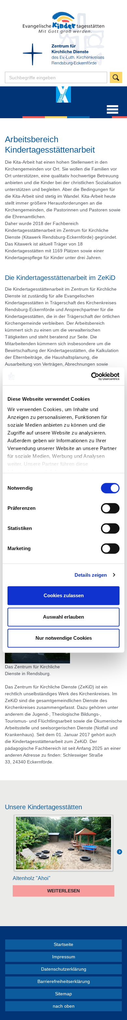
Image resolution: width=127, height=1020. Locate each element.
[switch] (110, 508)
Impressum (63, 956)
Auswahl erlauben (63, 617)
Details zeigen (91, 575)
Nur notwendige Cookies (63, 638)
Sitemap (63, 993)
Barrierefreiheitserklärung (63, 981)
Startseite (63, 944)
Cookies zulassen (64, 595)
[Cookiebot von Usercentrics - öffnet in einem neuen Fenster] (91, 376)
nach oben (64, 1006)
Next (119, 855)
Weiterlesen (63, 890)
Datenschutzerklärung (63, 969)
